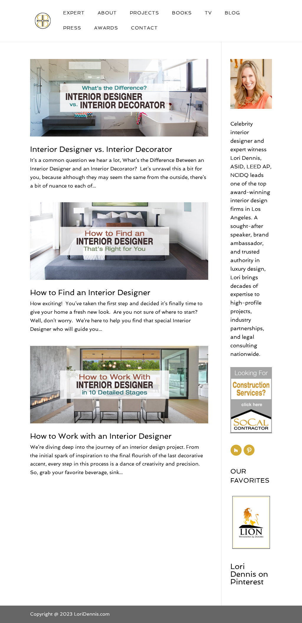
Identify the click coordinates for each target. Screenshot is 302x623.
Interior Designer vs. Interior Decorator (101, 149)
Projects (144, 13)
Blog (232, 13)
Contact (144, 28)
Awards (106, 28)
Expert (74, 13)
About (107, 13)
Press (72, 28)
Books (182, 13)
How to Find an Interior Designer (90, 292)
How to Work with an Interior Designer (101, 436)
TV (208, 13)
